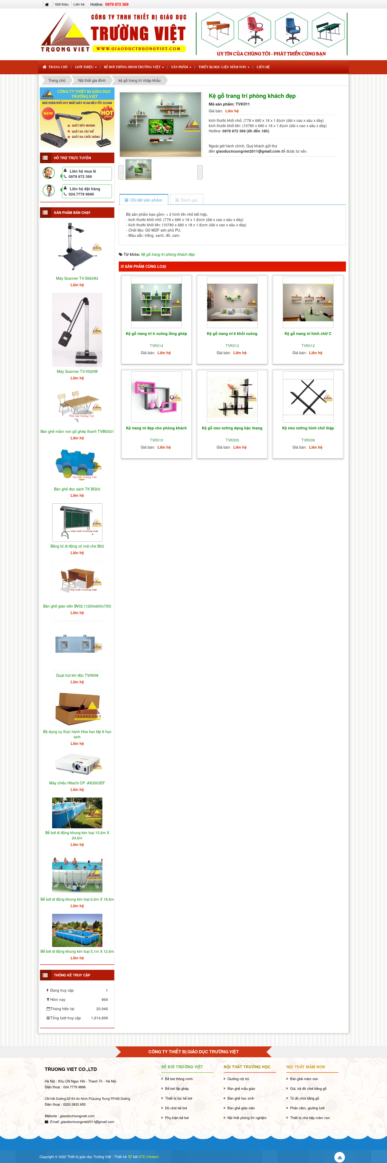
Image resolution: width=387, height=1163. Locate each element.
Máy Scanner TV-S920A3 (77, 278)
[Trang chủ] (47, 4)
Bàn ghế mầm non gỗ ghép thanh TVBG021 (77, 431)
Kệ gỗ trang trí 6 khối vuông (232, 333)
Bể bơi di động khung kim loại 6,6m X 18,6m (77, 899)
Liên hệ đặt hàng (85, 188)
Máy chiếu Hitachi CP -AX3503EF (77, 782)
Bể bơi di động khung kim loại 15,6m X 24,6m (77, 835)
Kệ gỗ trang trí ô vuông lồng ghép (156, 333)
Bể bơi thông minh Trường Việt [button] (132, 67)
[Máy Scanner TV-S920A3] (77, 246)
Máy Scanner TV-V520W (77, 371)
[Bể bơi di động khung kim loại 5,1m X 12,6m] (77, 930)
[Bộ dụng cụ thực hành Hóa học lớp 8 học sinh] (77, 708)
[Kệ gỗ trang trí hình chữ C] (308, 302)
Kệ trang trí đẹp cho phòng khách (156, 427)
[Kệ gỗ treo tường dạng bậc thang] (232, 397)
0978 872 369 (80, 176)
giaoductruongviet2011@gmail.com (87, 1121)
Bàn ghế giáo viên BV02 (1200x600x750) (77, 606)
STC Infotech (149, 1156)
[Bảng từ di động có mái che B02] (77, 522)
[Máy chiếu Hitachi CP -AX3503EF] (77, 764)
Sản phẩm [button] (180, 67)
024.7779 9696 (81, 194)
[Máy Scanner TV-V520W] (77, 329)
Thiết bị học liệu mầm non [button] (223, 67)
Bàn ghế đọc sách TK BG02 (77, 489)
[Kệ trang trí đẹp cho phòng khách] (156, 397)
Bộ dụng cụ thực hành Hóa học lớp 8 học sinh (77, 734)
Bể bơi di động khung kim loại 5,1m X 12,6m (77, 951)
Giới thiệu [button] (84, 67)
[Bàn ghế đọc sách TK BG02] (77, 464)
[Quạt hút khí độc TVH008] (77, 645)
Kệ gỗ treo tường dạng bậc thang (232, 427)
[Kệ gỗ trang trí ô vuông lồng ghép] (156, 302)
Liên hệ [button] (263, 67)
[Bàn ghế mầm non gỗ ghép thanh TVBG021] (77, 406)
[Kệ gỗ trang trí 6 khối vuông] (232, 302)
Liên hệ (79, 4)
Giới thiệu (62, 4)
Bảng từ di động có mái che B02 (77, 546)
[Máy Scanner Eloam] (77, 118)
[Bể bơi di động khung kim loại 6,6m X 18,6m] (77, 873)
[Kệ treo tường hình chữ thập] (308, 397)
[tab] (143, 200)
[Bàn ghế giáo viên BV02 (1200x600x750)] (77, 580)
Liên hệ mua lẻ (83, 171)
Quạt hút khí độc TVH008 (77, 675)
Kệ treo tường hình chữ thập (308, 427)
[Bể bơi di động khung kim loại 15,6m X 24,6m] (77, 812)
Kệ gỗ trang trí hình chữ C (308, 333)
